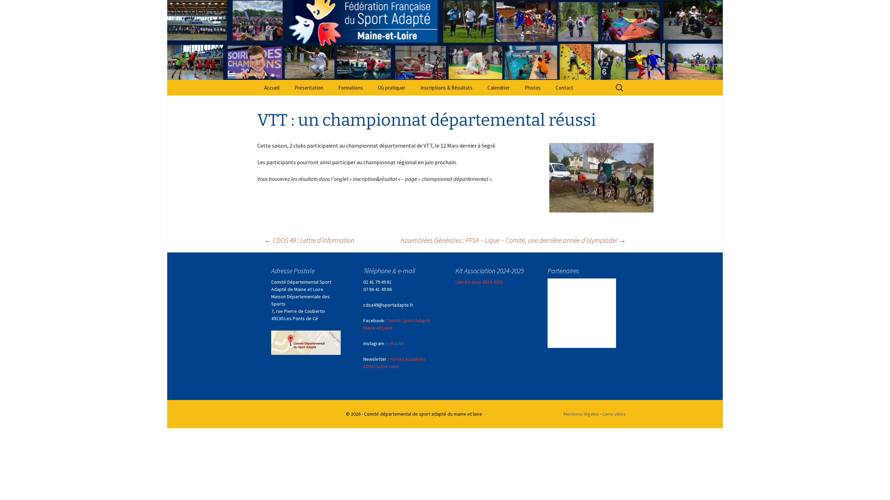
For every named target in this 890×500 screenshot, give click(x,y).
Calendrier (498, 87)
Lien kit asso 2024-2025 (479, 282)
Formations (350, 87)
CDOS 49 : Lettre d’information (309, 240)
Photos (533, 87)
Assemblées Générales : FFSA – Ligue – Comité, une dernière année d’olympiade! (513, 240)
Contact (564, 87)
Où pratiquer (391, 87)
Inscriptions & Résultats (446, 87)
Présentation (308, 87)
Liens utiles (614, 414)
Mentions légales (581, 414)
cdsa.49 (395, 343)
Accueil (272, 87)
